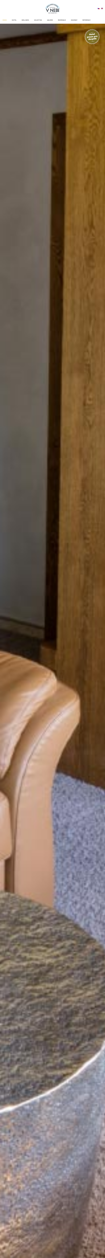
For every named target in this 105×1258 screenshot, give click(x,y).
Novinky (74, 20)
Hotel (14, 20)
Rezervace (62, 20)
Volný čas (38, 20)
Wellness (25, 20)
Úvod (5, 20)
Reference (86, 20)
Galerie (50, 20)
